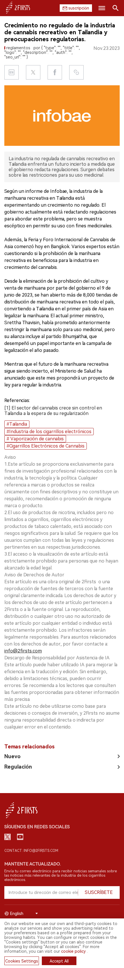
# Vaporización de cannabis (35, 438)
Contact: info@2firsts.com (31, 851)
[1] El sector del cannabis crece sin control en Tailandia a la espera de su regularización (53, 410)
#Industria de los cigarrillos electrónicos (49, 431)
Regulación (18, 767)
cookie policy (73, 951)
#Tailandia (17, 424)
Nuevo (12, 756)
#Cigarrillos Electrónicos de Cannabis (45, 446)
